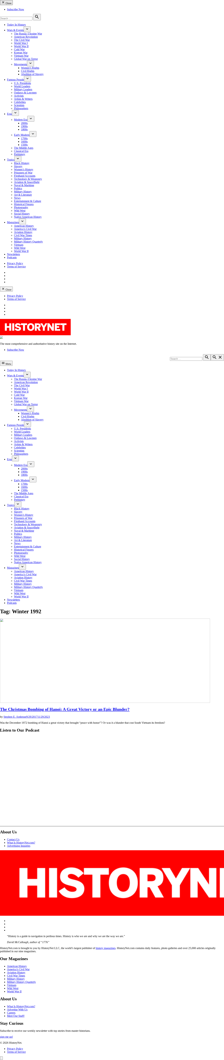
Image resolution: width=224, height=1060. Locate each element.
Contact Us (13, 839)
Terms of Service (16, 266)
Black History (21, 163)
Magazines (13, 222)
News (17, 197)
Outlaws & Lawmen (25, 92)
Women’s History (23, 169)
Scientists (19, 105)
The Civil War (22, 39)
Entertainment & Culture (27, 201)
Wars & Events (15, 30)
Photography (21, 207)
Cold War (19, 49)
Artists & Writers (23, 98)
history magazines (105, 948)
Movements (20, 64)
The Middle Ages (23, 147)
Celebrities (20, 102)
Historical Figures (24, 204)
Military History (23, 191)
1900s (24, 126)
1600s (24, 141)
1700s (24, 138)
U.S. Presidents (22, 83)
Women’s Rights (30, 67)
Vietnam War (21, 55)
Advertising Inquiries (18, 845)
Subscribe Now (15, 9)
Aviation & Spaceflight (26, 182)
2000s (24, 123)
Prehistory (19, 154)
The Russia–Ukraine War (28, 33)
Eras (9, 113)
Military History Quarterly (28, 241)
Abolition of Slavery (32, 74)
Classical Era (21, 151)
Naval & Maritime (24, 185)
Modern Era (20, 119)
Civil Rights (27, 71)
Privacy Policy (15, 263)
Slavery (18, 166)
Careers (11, 1012)
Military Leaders (23, 89)
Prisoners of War (23, 172)
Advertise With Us (17, 1009)
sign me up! (6, 1036)
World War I (21, 43)
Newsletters (13, 254)
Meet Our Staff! (15, 1015)
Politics (18, 188)
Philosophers (21, 108)
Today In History (16, 24)
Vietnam (18, 244)
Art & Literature (23, 194)
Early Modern (21, 134)
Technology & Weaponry (28, 178)
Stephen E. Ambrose (15, 716)
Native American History (28, 216)
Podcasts (12, 257)
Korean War (20, 52)
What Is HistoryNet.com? (21, 842)
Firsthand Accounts (24, 175)
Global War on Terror (26, 58)
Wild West (19, 210)
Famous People (15, 79)
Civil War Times (23, 235)
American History (24, 225)
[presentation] (27, 29)
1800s (24, 129)
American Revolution (26, 36)
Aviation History (23, 232)
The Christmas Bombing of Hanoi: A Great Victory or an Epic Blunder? (65, 709)
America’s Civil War (25, 228)
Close (8, 3)
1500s (24, 144)
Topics (10, 159)
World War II (21, 46)
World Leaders (22, 86)
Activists (19, 95)
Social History (22, 213)
